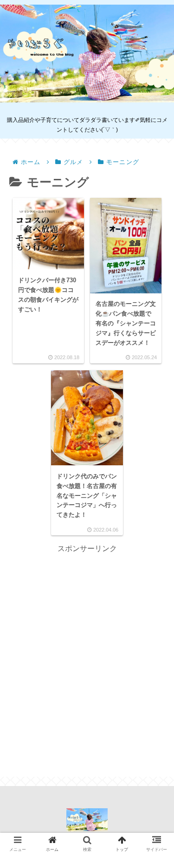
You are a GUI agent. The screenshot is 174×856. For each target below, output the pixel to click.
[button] (153, 771)
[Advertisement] (87, 642)
